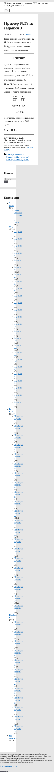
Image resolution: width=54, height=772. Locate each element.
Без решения (13, 737)
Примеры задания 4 (18, 446)
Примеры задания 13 (18, 532)
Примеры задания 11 (18, 513)
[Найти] (6, 181)
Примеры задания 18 (18, 579)
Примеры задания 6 (18, 465)
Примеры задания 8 (18, 484)
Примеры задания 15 (18, 551)
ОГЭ (11, 227)
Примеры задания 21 (18, 607)
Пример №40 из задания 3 (17, 160)
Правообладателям (8, 766)
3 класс (11, 204)
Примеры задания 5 (18, 456)
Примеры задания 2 (18, 428)
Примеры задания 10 (18, 503)
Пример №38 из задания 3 (17, 157)
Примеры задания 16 (18, 560)
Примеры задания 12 (18, 522)
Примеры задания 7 (18, 475)
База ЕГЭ (11, 410)
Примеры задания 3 (15, 154)
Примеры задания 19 (18, 588)
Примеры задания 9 (18, 494)
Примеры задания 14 (18, 541)
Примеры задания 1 (18, 418)
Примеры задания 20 (18, 598)
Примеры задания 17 (18, 570)
